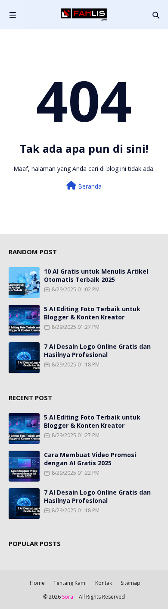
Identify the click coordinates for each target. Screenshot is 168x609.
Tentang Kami (70, 583)
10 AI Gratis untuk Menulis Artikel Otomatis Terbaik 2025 (96, 275)
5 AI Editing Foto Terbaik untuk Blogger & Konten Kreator (92, 313)
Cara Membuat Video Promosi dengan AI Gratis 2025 (90, 459)
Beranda (89, 186)
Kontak (103, 583)
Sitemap (130, 583)
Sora (67, 596)
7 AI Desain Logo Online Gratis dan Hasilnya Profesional (97, 350)
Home (37, 583)
